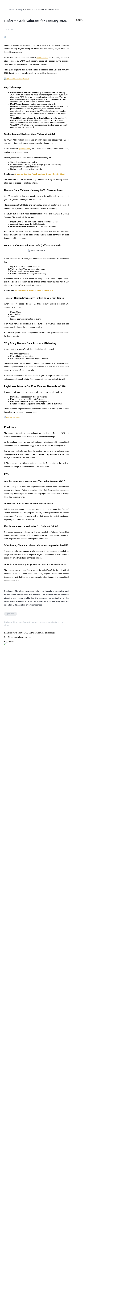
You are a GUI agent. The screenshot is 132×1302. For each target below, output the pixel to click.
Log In (4, 723)
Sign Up (9, 723)
